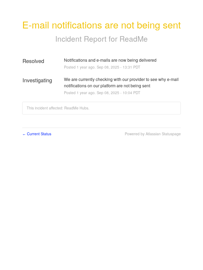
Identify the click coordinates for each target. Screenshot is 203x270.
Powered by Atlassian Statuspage (153, 133)
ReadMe (133, 38)
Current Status (36, 133)
